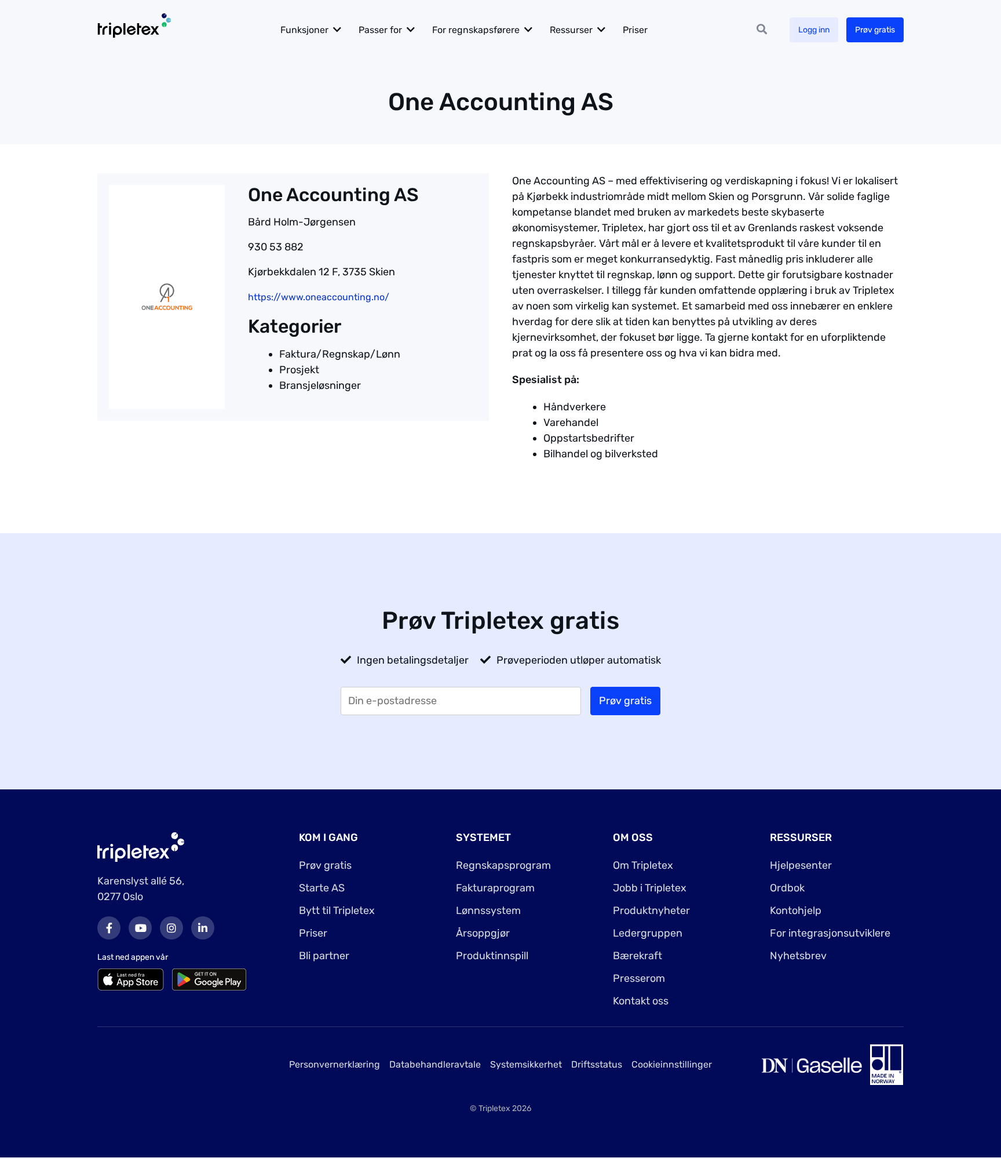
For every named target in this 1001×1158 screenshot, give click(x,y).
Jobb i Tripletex (649, 888)
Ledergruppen (647, 933)
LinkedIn (202, 927)
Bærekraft (637, 955)
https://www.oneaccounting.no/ (318, 297)
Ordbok (787, 888)
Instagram (171, 927)
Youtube (140, 927)
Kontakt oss (640, 1001)
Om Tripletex (643, 865)
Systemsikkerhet (526, 1064)
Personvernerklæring (334, 1064)
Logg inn (814, 30)
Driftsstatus (596, 1064)
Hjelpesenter (801, 865)
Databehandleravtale (435, 1064)
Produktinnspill (492, 955)
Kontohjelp (795, 910)
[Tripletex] (140, 846)
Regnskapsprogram (503, 865)
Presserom (639, 978)
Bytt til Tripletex (337, 910)
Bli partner (324, 955)
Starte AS (322, 888)
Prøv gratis (875, 30)
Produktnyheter (651, 910)
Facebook (108, 927)
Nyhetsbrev (798, 955)
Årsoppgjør (483, 933)
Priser (635, 29)
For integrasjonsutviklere (830, 933)
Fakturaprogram (495, 888)
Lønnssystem (488, 910)
